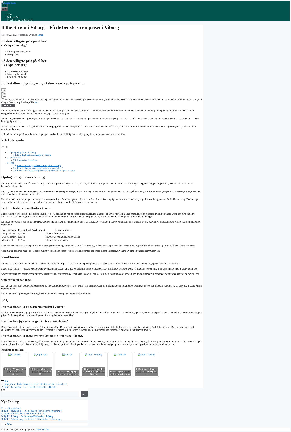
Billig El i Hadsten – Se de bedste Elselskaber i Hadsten (30, 387)
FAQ (12, 163)
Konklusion (15, 157)
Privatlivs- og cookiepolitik (20, 20)
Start (9, 14)
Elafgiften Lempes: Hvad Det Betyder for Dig (23, 413)
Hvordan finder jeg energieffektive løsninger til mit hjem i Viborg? (46, 170)
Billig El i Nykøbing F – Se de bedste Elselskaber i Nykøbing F (31, 411)
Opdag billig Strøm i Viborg (23, 152)
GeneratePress (42, 429)
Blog (6, 381)
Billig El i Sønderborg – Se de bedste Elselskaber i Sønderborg (31, 419)
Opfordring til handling (27, 160)
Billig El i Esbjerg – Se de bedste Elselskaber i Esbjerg (27, 416)
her (36, 102)
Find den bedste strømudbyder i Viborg (34, 155)
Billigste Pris (13, 17)
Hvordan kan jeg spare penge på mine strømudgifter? (40, 168)
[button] (5, 147)
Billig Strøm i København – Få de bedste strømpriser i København (35, 384)
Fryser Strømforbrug (11, 408)
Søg (3, 389)
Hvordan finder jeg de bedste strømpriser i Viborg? (39, 165)
